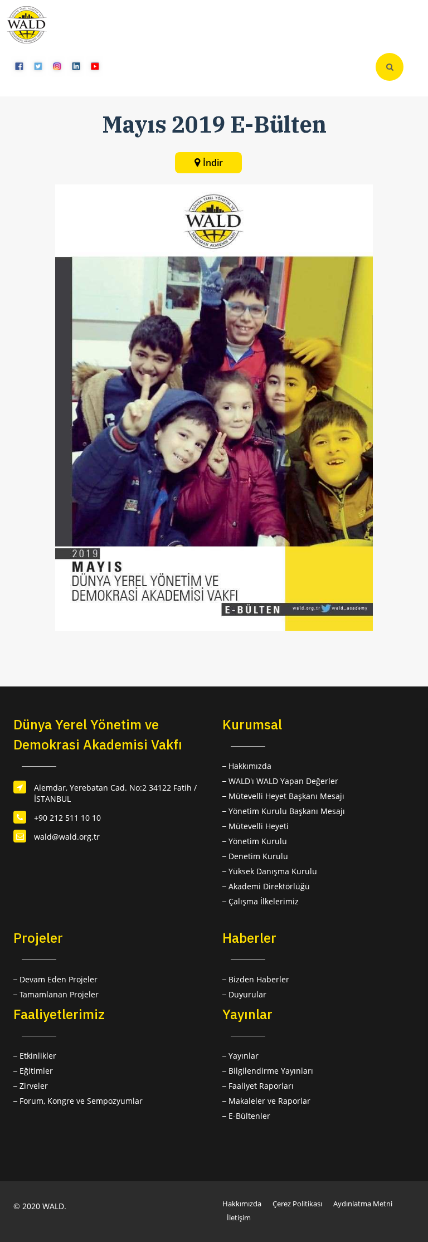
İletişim (239, 1217)
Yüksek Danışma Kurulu (272, 871)
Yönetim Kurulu (257, 841)
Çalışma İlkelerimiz (263, 901)
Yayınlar (243, 1055)
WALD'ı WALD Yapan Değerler (283, 781)
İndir (213, 163)
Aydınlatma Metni (362, 1204)
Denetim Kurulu (258, 856)
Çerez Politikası (297, 1204)
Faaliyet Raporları (261, 1085)
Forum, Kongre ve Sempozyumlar (81, 1100)
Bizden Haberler (258, 979)
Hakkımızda (249, 766)
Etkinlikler (38, 1055)
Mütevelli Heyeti (258, 826)
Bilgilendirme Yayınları (270, 1070)
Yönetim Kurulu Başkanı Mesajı (286, 811)
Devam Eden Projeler (59, 979)
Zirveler (34, 1085)
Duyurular (247, 994)
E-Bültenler (249, 1116)
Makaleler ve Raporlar (269, 1100)
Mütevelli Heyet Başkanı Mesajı (286, 796)
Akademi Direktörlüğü (269, 886)
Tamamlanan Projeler (59, 994)
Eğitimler (36, 1070)
